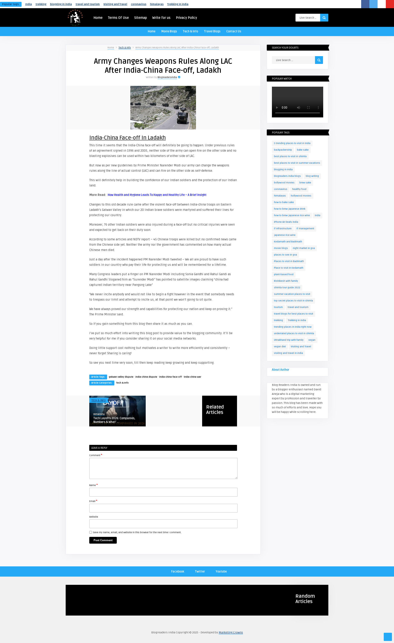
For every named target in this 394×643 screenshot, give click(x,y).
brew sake (305, 182)
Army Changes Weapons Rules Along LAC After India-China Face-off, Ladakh (177, 47)
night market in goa (304, 248)
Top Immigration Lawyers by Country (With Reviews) (88, 605)
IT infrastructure (283, 228)
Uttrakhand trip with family (289, 340)
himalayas (157, 4)
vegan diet (280, 346)
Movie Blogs (169, 31)
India (28, 4)
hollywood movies (301, 195)
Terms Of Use (118, 18)
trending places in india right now (293, 326)
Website (93, 517)
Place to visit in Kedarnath (288, 267)
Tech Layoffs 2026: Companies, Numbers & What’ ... (114, 420)
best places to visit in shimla (290, 156)
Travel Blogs (212, 31)
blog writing (312, 176)
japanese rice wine (285, 235)
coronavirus (138, 4)
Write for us (161, 18)
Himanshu (99, 414)
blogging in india (61, 4)
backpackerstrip (283, 149)
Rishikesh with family (286, 281)
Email (93, 501)
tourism (278, 307)
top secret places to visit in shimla (293, 300)
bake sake (303, 149)
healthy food (299, 189)
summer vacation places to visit (292, 294)
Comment (95, 455)
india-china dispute (146, 376)
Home (98, 18)
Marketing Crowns (231, 632)
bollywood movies (284, 182)
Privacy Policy (186, 18)
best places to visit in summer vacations (297, 163)
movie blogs (281, 248)
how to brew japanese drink (289, 208)
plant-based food (283, 274)
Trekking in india (177, 4)
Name (93, 485)
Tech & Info (190, 31)
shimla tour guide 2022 (287, 287)
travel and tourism (88, 4)
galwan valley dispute (121, 376)
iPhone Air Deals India (286, 222)
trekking (41, 4)
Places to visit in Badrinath (289, 261)
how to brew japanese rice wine (292, 215)
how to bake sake (284, 202)
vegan (311, 340)
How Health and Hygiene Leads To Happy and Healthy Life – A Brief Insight (157, 195)
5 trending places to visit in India (292, 143)
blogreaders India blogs (287, 176)
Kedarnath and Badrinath (288, 241)
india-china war (192, 376)
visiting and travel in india (288, 353)
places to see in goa (285, 254)
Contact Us (233, 31)
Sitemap (140, 18)
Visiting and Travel (115, 4)
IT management (305, 228)
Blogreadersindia (167, 77)
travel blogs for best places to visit (293, 313)
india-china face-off (170, 376)
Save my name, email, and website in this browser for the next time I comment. (137, 532)
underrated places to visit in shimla (294, 333)
